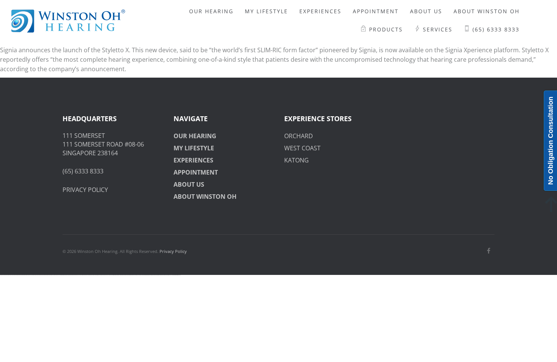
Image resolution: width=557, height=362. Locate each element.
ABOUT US (189, 184)
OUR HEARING (195, 136)
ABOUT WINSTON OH (205, 196)
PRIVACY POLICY (85, 190)
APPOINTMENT (196, 172)
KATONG (296, 160)
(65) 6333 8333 (83, 171)
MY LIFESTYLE (194, 148)
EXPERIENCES (193, 160)
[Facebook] (488, 250)
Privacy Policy (173, 251)
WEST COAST (302, 148)
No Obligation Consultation (550, 141)
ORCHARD (298, 136)
